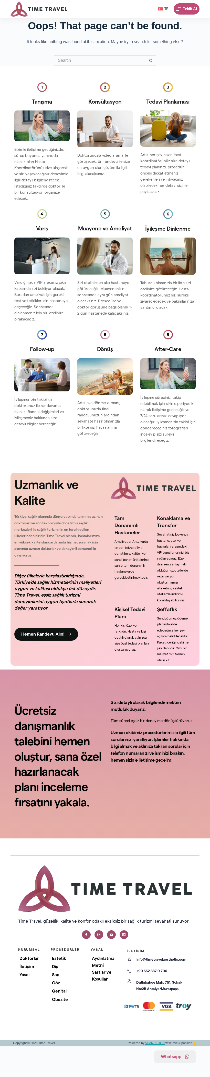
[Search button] (151, 60)
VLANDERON (155, 1043)
